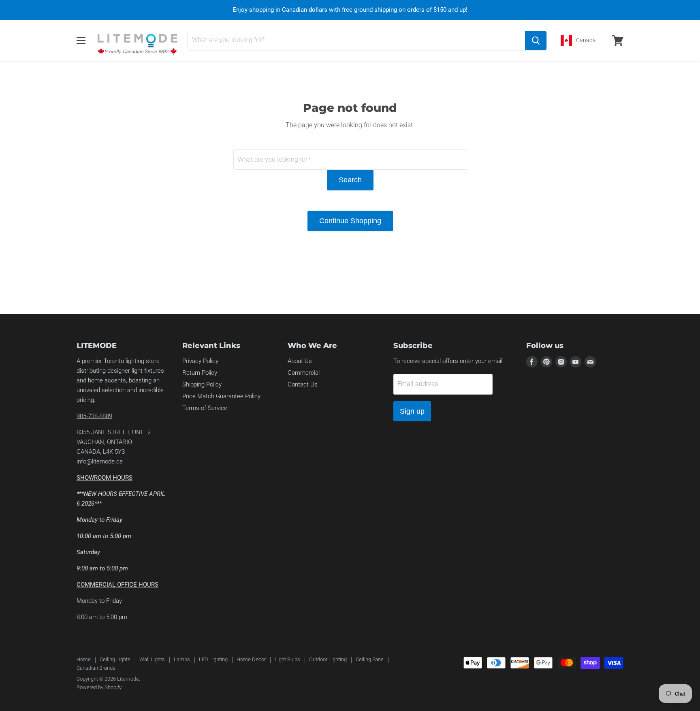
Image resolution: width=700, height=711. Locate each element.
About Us (300, 361)
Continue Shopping (350, 221)
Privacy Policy (200, 361)
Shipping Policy (202, 384)
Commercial (304, 372)
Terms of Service (204, 408)
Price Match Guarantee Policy (221, 396)
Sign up (412, 411)
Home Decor (251, 659)
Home (84, 659)
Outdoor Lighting (328, 659)
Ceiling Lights (115, 659)
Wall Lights (152, 659)
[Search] (535, 40)
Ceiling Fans (370, 659)
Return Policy (199, 372)
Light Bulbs (287, 659)
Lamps (182, 659)
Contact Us (303, 384)
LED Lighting (213, 659)
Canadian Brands (96, 668)
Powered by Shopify (99, 687)
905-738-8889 (94, 416)
